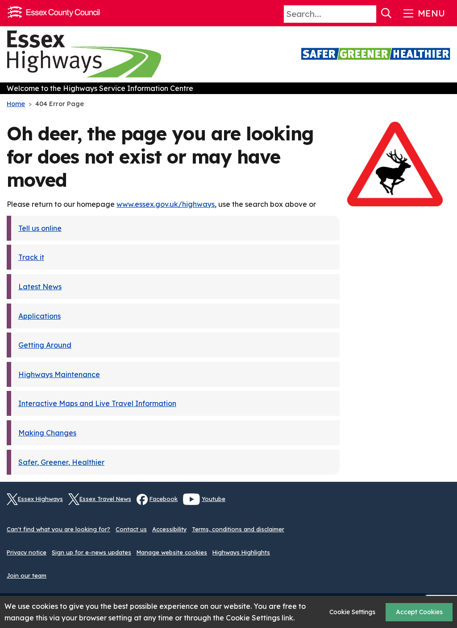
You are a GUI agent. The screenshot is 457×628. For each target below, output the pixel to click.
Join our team (26, 575)
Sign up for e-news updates (91, 552)
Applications (39, 316)
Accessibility (169, 529)
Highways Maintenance (59, 374)
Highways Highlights (241, 552)
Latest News (40, 286)
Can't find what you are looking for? (58, 529)
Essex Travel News (105, 498)
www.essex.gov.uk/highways (165, 204)
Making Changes (47, 432)
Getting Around (44, 345)
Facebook (164, 498)
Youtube (213, 498)
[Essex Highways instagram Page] (443, 505)
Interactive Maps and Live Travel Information (97, 403)
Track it (31, 257)
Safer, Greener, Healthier (61, 462)
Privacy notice (26, 552)
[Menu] (423, 13)
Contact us (131, 529)
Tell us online (40, 228)
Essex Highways (40, 498)
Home (16, 104)
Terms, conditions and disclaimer (238, 529)
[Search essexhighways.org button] (386, 13)
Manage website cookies (172, 552)
